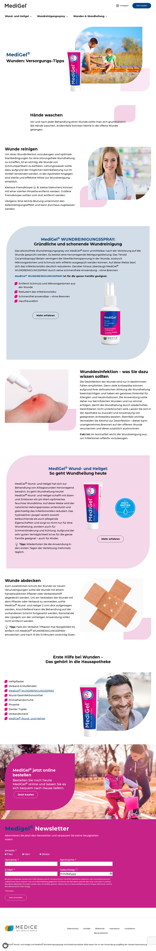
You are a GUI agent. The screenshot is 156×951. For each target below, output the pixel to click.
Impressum (114, 928)
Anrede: (10, 850)
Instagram (124, 6)
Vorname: (12, 859)
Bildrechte (100, 928)
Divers (46, 854)
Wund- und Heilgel (17, 16)
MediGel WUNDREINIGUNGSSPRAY (31, 690)
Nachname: (68, 859)
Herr (27, 854)
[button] (5, 945)
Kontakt (86, 928)
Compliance (129, 928)
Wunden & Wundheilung (88, 16)
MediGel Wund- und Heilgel (27, 718)
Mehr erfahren (45, 315)
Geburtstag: (71, 870)
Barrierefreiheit (101, 933)
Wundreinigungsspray (51, 16)
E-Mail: (10, 869)
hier (28, 886)
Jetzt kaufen (141, 6)
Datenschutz (72, 928)
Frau (10, 854)
